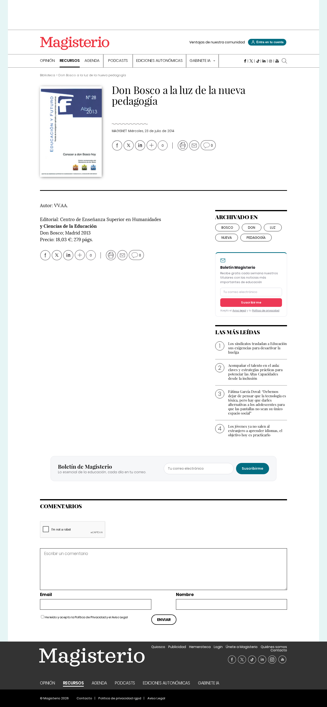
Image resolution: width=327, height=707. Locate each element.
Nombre (185, 595)
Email (46, 595)
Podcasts (118, 61)
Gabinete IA (201, 61)
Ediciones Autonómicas (159, 61)
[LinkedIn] (264, 60)
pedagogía (256, 237)
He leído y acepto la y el (86, 617)
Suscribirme (251, 302)
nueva (226, 237)
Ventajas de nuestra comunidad (217, 42)
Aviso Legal (120, 617)
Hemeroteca (200, 646)
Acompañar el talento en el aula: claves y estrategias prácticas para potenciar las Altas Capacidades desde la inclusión (255, 372)
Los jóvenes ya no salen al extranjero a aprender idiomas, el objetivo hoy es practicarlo (255, 430)
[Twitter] (251, 60)
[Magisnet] (74, 43)
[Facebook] (245, 60)
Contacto (279, 650)
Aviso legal (239, 310)
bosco (227, 227)
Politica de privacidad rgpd (119, 698)
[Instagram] (270, 60)
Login (218, 646)
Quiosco (158, 646)
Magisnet (119, 131)
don (251, 227)
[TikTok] (257, 60)
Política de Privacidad (90, 617)
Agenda (92, 61)
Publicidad (177, 646)
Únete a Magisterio (242, 646)
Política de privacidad (265, 310)
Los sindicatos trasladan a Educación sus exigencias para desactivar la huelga (257, 348)
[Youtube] (277, 60)
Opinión (47, 61)
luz (273, 227)
